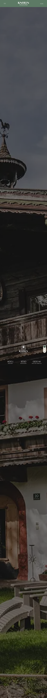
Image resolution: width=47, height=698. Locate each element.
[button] (41, 3)
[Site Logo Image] (23, 3)
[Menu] (5, 3)
